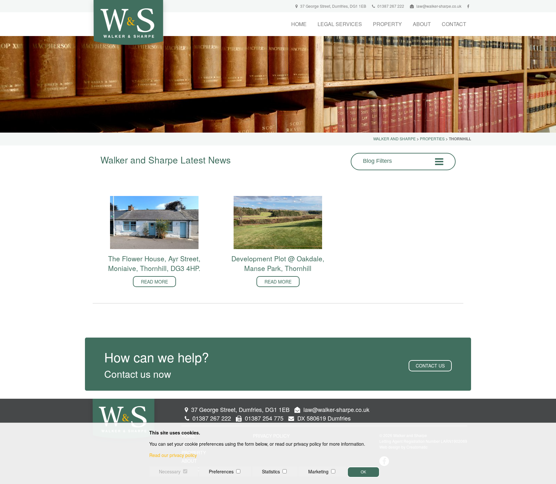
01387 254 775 (263, 418)
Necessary (170, 471)
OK (363, 472)
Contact (454, 24)
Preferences (221, 471)
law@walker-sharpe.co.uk (438, 6)
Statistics (271, 471)
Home (299, 24)
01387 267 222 (390, 6)
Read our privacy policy (173, 455)
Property (387, 24)
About (422, 24)
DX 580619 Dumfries (323, 418)
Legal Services (340, 24)
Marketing (318, 471)
